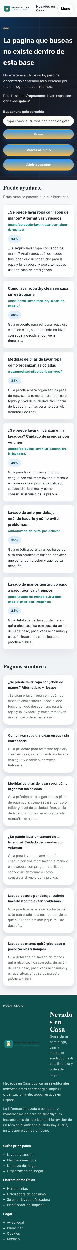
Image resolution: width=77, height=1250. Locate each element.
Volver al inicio (38, 150)
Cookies (13, 1233)
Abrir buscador (38, 165)
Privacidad (15, 1228)
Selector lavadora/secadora (28, 1199)
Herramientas (17, 1188)
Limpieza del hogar (22, 1165)
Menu (65, 8)
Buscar (38, 134)
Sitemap (13, 1239)
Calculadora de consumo (26, 1194)
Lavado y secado (20, 1154)
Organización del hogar (25, 1171)
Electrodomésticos (21, 1160)
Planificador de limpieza (25, 1205)
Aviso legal (15, 1222)
